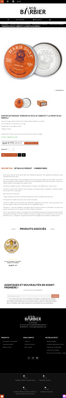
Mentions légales (51, 341)
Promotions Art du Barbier (10, 341)
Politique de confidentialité (54, 347)
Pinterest (8, 1)
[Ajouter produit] (23, 155)
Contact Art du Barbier (53, 350)
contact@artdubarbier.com (37, 327)
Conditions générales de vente (55, 344)
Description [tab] (6, 168)
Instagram (13, 1)
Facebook (2, 1)
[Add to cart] (4, 257)
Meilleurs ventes (7, 347)
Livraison (27, 341)
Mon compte (28, 347)
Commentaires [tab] (40, 168)
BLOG (19, 1)
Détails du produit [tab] (23, 168)
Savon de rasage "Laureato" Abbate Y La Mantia (12, 262)
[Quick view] (22, 257)
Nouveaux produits (8, 344)
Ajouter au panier (10, 155)
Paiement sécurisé (30, 344)
